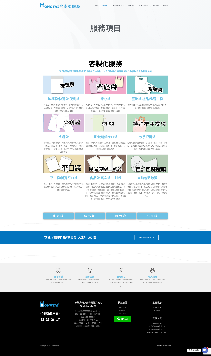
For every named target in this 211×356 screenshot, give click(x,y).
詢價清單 (131, 5)
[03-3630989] (58, 319)
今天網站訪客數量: (156, 326)
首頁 (96, 5)
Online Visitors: (157, 323)
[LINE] (47, 319)
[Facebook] (42, 319)
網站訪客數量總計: (154, 332)
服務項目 (105, 5)
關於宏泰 (156, 5)
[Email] (52, 319)
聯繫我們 (166, 5)
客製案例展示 (117, 5)
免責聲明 (157, 310)
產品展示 (122, 313)
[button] (58, 216)
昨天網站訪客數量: (156, 329)
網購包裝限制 (143, 5)
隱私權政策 (157, 307)
